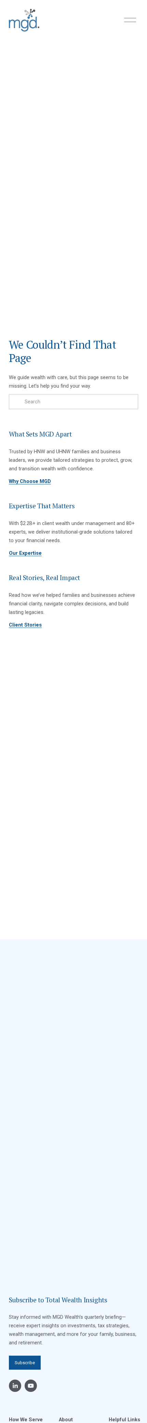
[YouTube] (31, 1386)
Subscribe (25, 1362)
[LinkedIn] (15, 1386)
